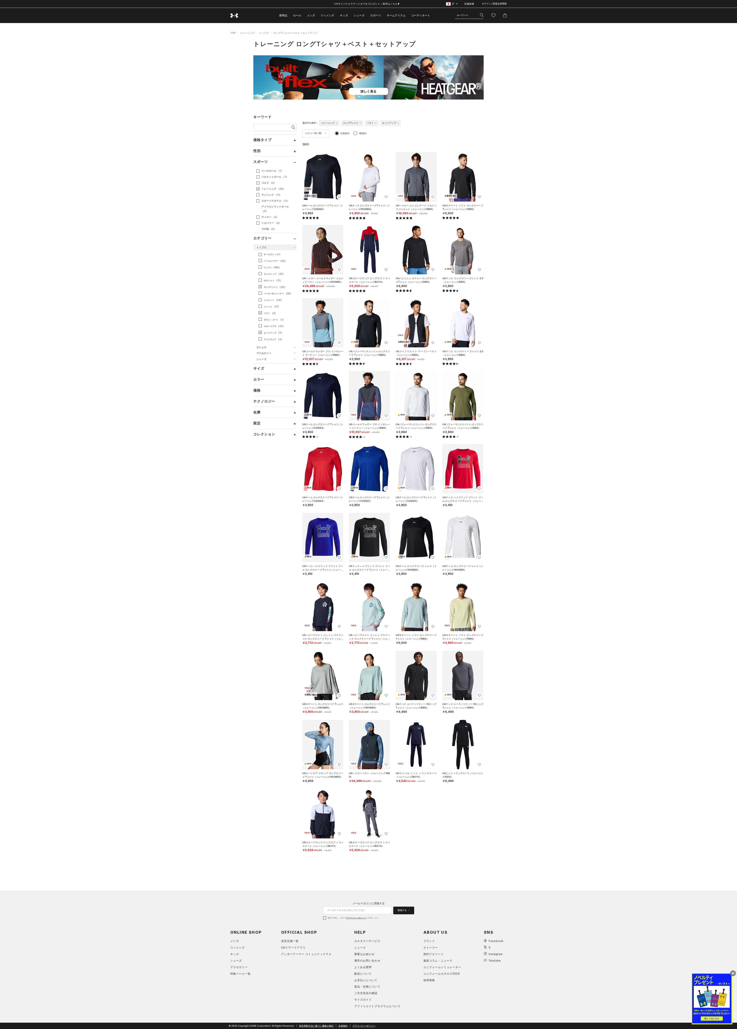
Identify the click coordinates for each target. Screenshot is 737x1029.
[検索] (481, 15)
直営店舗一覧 (290, 941)
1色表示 (363, 133)
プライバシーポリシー (356, 918)
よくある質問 (363, 967)
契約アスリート (433, 954)
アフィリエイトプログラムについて (377, 1006)
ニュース (360, 947)
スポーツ (375, 15)
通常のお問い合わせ (367, 960)
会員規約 (343, 1025)
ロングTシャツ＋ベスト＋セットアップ (295, 32)
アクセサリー (239, 967)
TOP (232, 32)
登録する (402, 910)
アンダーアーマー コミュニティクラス (306, 954)
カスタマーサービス (367, 941)
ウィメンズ (327, 15)
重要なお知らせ (364, 954)
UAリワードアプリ (293, 947)
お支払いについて (366, 980)
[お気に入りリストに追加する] (339, 197)
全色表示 (344, 133)
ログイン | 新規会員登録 (494, 3)
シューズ (359, 15)
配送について (363, 973)
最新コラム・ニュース (437, 960)
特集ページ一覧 (240, 973)
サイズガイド (363, 999)
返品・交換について (367, 986)
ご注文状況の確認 (366, 993)
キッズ (344, 15)
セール (297, 15)
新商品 (283, 15)
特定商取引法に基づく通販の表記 (316, 1025)
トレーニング (247, 32)
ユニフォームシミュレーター (442, 967)
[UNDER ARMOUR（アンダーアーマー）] (234, 15)
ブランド (429, 941)
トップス (264, 32)
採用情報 (429, 980)
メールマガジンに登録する (368, 903)
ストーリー (430, 947)
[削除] (337, 123)
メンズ (311, 15)
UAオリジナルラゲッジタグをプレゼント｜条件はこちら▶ (367, 3)
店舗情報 (469, 3)
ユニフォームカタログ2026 (441, 973)
